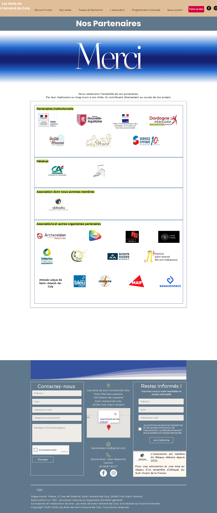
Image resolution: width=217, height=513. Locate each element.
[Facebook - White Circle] (103, 473)
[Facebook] (209, 8)
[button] (43, 8)
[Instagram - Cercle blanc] (113, 473)
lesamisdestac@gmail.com (108, 448)
